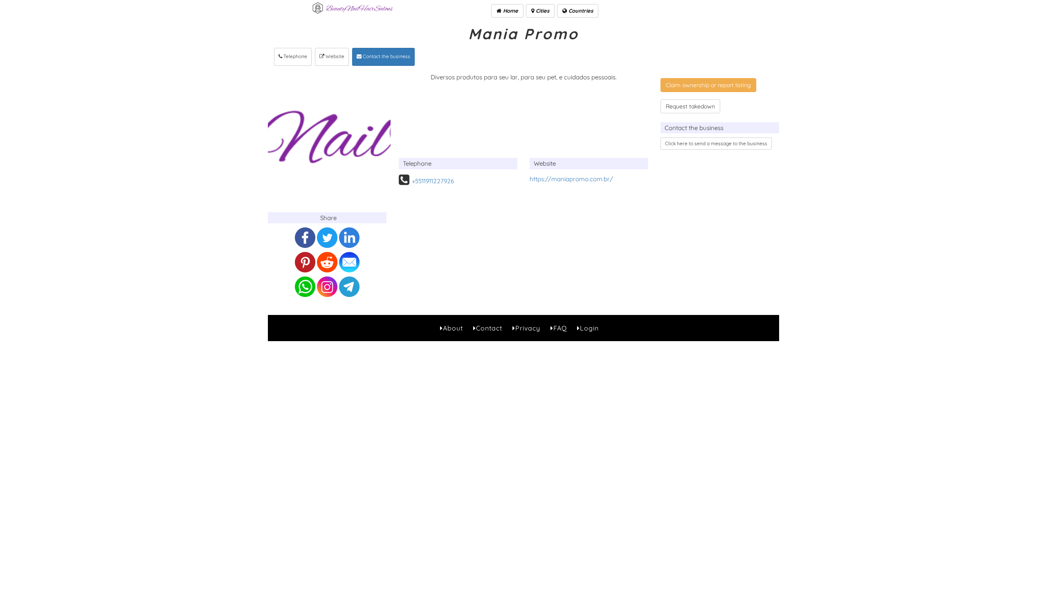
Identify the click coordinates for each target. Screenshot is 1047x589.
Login (589, 328)
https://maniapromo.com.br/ (571, 179)
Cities (541, 10)
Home (509, 10)
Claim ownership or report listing (708, 85)
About (453, 328)
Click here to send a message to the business (716, 143)
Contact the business (386, 56)
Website (334, 56)
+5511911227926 (433, 181)
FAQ (560, 328)
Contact (489, 328)
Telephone (294, 56)
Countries (580, 10)
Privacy (527, 328)
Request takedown (690, 106)
